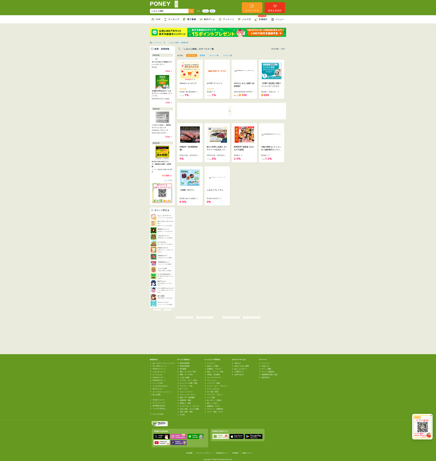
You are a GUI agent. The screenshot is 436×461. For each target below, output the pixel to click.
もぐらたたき (157, 374)
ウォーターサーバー (214, 377)
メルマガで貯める (159, 408)
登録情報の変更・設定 (269, 374)
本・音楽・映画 (212, 392)
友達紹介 (263, 19)
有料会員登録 (184, 366)
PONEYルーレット (159, 369)
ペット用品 (211, 397)
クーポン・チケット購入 (188, 380)
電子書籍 (191, 19)
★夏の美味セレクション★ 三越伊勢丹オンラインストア (271, 150)
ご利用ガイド (239, 372)
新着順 (202, 55)
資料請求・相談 (185, 400)
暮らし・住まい (212, 403)
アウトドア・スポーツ (215, 394)
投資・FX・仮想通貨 (187, 397)
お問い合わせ (239, 374)
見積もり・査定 (185, 403)
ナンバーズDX (158, 383)
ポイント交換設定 (268, 372)
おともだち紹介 (158, 414)
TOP (158, 19)
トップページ (157, 42)
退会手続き (266, 377)
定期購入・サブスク (214, 369)
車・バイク (184, 389)
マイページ (266, 363)
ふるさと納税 (184, 377)
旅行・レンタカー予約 (188, 372)
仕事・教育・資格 (186, 412)
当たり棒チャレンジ (160, 366)
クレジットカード (186, 392)
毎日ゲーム (209, 19)
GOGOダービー (158, 377)
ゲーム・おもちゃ (213, 389)
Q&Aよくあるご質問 (241, 366)
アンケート (228, 19)
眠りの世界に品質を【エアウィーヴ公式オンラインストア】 (217, 150)
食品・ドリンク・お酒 (215, 372)
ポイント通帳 (266, 369)
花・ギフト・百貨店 (214, 400)
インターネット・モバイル (189, 406)
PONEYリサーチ (158, 400)
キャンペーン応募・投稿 (188, 383)
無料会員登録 (184, 363)
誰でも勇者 (157, 394)
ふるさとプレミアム (215, 190)
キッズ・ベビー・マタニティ (217, 386)
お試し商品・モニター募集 (189, 409)
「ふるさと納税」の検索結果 (178, 42)
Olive (205, 11)
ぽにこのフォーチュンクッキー (164, 363)
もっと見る (168, 180)
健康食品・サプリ (213, 406)
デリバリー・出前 (186, 386)
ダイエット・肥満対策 (215, 409)
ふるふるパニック (159, 372)
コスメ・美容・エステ (215, 412)
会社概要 (189, 453)
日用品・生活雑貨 (213, 374)
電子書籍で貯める (159, 406)
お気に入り (266, 366)
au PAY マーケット (215, 83)
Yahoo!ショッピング (188, 83)
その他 (182, 414)
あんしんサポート (240, 369)
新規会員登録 (275, 10)
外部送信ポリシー (222, 453)
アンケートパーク (159, 403)
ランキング (173, 19)
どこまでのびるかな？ (160, 386)
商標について (247, 453)
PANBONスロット (159, 380)
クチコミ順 (227, 55)
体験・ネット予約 (186, 374)
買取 (212, 11)
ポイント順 (214, 55)
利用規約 (235, 453)
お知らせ (237, 363)
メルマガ (246, 19)
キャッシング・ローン (188, 394)
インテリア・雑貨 (213, 383)
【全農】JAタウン (187, 190)
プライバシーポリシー (204, 453)
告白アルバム (157, 389)
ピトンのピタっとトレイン (162, 392)
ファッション (212, 380)
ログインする (252, 10)
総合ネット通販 (212, 366)
